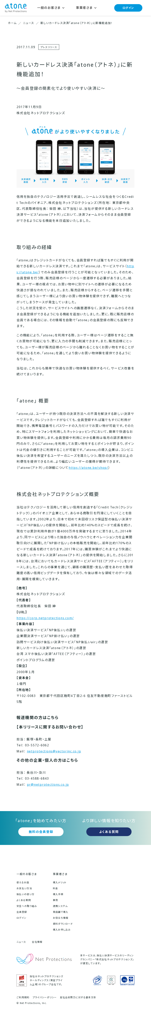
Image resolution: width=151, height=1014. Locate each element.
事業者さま (60, 874)
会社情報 (37, 942)
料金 (55, 888)
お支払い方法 (24, 888)
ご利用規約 (23, 997)
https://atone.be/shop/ (88, 467)
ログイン (128, 8)
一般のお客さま (27, 874)
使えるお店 (23, 882)
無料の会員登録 (41, 832)
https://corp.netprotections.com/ (45, 618)
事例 (55, 900)
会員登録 (22, 912)
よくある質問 (109, 832)
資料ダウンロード (63, 923)
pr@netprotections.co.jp (48, 784)
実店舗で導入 (60, 912)
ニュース (21, 942)
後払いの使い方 (25, 894)
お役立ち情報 (60, 918)
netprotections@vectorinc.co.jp (54, 751)
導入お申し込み (62, 929)
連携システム (60, 906)
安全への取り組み (27, 906)
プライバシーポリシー (45, 997)
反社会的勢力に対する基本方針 (78, 997)
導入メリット (60, 882)
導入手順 (58, 894)
